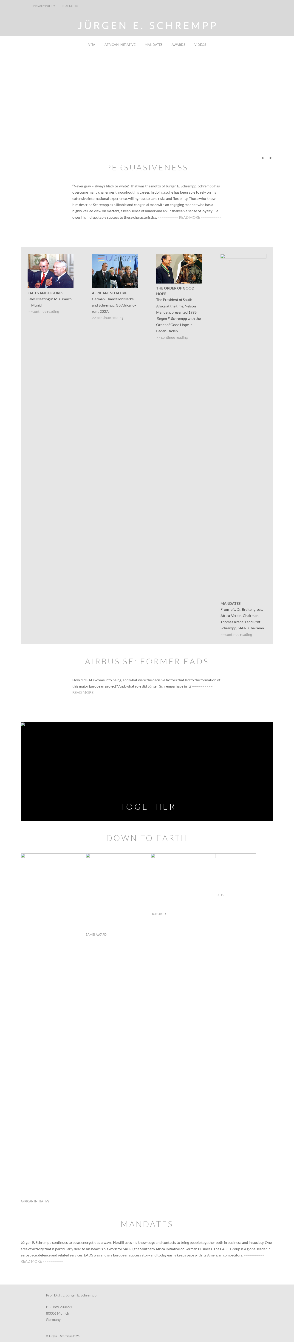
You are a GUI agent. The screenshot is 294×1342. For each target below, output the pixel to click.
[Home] (147, 28)
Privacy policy (44, 6)
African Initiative (120, 44)
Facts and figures (45, 293)
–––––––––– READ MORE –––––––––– (189, 217)
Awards (178, 44)
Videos (200, 44)
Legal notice (69, 6)
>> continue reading (43, 311)
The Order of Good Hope (175, 291)
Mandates (153, 44)
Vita (91, 44)
